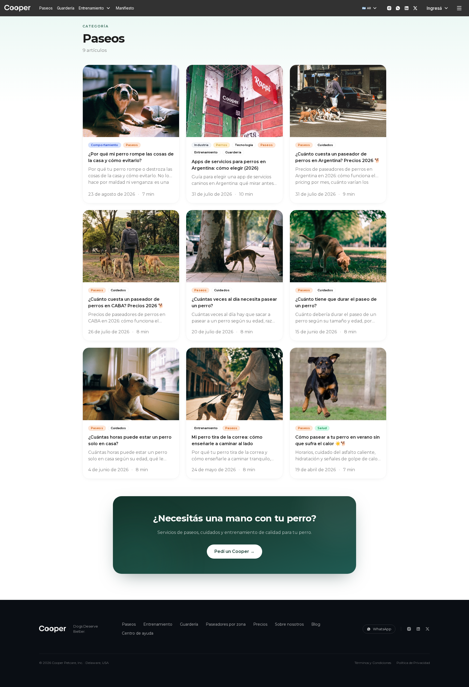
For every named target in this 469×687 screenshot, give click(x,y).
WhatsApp (382, 629)
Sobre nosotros (289, 624)
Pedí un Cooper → (234, 551)
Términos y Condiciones (372, 663)
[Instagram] (409, 628)
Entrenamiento (157, 624)
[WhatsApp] (398, 8)
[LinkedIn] (418, 628)
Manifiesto (125, 8)
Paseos (46, 8)
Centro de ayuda (137, 633)
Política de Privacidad (413, 663)
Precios (260, 624)
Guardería (65, 8)
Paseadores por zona (226, 624)
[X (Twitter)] (427, 628)
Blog (315, 624)
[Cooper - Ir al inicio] (52, 629)
